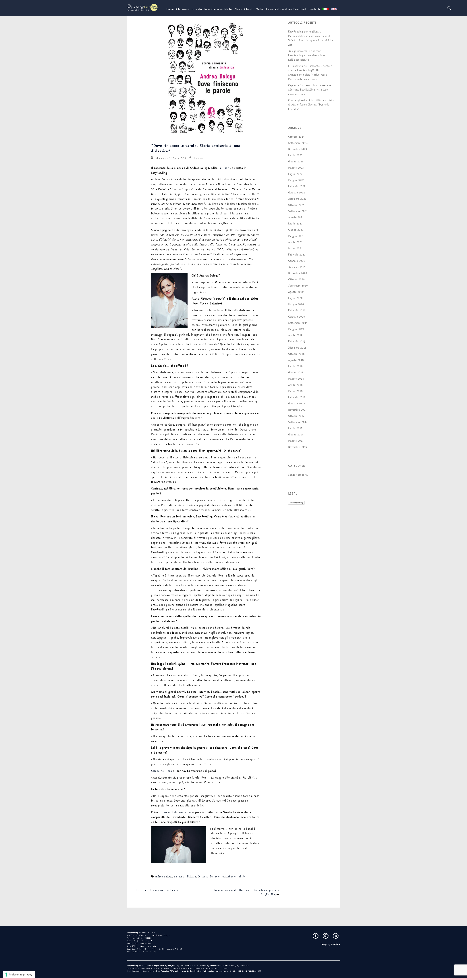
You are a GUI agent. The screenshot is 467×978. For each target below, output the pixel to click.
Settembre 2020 (298, 286)
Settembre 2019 (298, 323)
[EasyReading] (142, 7)
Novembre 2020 (297, 273)
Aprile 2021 (295, 242)
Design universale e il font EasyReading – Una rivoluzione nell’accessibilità (306, 55)
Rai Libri (224, 168)
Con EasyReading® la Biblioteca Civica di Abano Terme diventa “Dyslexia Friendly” (311, 104)
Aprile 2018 (295, 385)
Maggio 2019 (296, 329)
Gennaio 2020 (296, 317)
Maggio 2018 (296, 379)
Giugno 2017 (295, 435)
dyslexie (215, 877)
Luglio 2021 (295, 224)
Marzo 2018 (295, 391)
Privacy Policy (296, 502)
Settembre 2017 (297, 422)
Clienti (248, 9)
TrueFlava (335, 944)
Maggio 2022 (296, 180)
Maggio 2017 (296, 441)
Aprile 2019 (295, 335)
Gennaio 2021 (296, 261)
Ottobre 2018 (296, 354)
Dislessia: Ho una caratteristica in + (158, 890)
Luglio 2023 (295, 155)
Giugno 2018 (296, 372)
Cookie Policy (149, 951)
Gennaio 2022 (296, 193)
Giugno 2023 (295, 162)
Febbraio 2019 (296, 341)
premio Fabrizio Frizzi (177, 812)
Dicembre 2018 (297, 348)
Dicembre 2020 (297, 267)
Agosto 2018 (296, 360)
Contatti (314, 9)
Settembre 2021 (298, 211)
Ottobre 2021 (296, 205)
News (238, 9)
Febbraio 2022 (296, 186)
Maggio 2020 (296, 304)
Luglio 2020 (295, 298)
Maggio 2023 (296, 168)
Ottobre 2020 (296, 279)
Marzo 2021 (295, 248)
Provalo (197, 9)
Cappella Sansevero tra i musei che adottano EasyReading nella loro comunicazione (309, 89)
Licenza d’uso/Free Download (286, 9)
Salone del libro (161, 771)
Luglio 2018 (295, 366)
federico (198, 158)
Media (259, 9)
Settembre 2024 (298, 143)
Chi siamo (182, 9)
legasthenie (228, 877)
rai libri (242, 877)
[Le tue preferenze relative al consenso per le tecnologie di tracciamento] (19, 974)
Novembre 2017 (297, 410)
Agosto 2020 (296, 292)
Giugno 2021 (295, 230)
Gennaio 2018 (296, 403)
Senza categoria (298, 475)
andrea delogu (163, 877)
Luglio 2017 (295, 428)
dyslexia (203, 877)
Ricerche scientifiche (218, 9)
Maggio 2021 (296, 236)
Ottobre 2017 (296, 416)
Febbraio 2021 (296, 255)
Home (170, 9)
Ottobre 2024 (296, 137)
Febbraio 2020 (297, 310)
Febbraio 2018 (297, 397)
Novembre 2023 (297, 149)
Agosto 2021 (296, 217)
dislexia (191, 877)
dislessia (179, 877)
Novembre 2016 (297, 447)
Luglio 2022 (295, 174)
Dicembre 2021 (297, 199)
